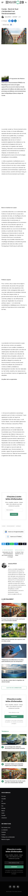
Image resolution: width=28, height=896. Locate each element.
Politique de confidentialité (8, 837)
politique (18, 526)
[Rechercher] (26, 2)
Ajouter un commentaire (14, 687)
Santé (2, 813)
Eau (2, 806)
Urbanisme (4, 817)
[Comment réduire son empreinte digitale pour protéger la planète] (14, 756)
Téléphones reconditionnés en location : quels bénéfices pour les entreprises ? (12, 660)
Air (2, 801)
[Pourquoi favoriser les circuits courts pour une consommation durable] (14, 610)
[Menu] (2, 2)
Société (3, 815)
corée (3, 526)
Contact (3, 834)
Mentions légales (5, 839)
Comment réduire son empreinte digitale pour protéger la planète (14, 764)
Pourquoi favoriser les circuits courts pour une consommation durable (13, 619)
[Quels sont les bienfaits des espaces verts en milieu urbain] (14, 630)
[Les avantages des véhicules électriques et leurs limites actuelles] (14, 739)
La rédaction (4, 829)
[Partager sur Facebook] (12, 21)
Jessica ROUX (8, 16)
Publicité (3, 832)
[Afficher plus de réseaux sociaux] (18, 21)
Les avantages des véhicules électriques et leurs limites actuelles (15, 747)
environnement (10, 526)
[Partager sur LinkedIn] (15, 21)
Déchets (3, 803)
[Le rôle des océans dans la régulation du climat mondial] (14, 671)
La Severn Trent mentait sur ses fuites (19, 554)
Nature (3, 810)
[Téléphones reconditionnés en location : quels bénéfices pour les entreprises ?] (14, 651)
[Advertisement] (14, 61)
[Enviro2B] (15, 2)
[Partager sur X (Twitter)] (9, 21)
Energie (3, 808)
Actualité (3, 798)
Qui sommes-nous (5, 827)
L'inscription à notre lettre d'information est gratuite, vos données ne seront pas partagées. (14, 722)
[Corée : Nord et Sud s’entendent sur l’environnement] (14, 36)
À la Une (3, 796)
